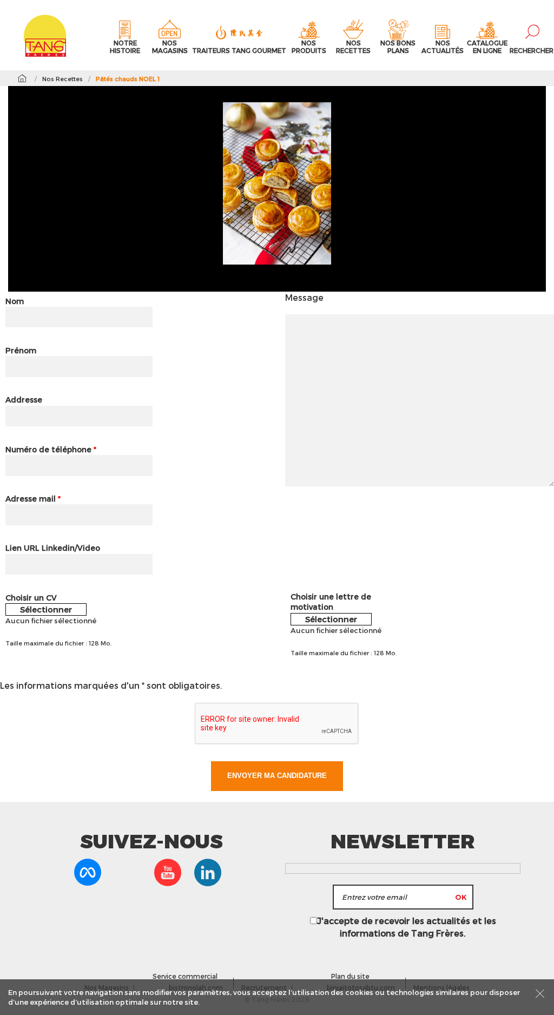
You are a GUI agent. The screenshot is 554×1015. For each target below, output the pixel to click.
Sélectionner (46, 609)
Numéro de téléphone (50, 449)
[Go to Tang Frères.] (22, 78)
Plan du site (350, 976)
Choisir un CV (31, 597)
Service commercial (185, 976)
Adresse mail (33, 498)
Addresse (23, 399)
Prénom (20, 350)
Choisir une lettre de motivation (331, 602)
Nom (14, 301)
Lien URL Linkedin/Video (52, 547)
